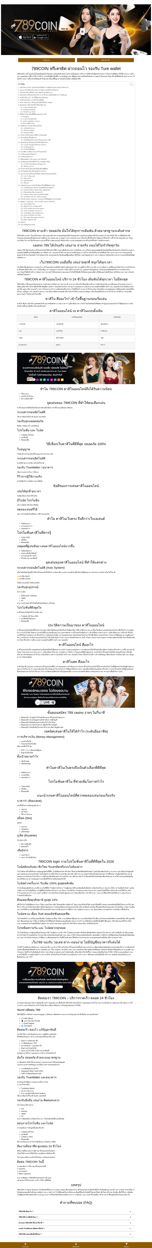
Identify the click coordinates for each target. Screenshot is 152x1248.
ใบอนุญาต (26, 116)
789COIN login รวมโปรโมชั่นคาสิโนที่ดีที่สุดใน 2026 (38, 185)
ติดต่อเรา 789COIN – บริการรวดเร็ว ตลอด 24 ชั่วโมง (38, 201)
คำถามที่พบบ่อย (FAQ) (28, 224)
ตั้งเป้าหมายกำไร (29, 166)
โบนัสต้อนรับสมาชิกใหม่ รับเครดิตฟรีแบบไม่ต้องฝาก (39, 187)
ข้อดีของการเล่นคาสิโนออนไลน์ (31, 126)
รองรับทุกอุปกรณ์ (29, 147)
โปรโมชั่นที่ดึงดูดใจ (29, 149)
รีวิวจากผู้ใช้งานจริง (28, 123)
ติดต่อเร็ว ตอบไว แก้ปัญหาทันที (33, 206)
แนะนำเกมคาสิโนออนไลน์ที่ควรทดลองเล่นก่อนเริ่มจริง (38, 174)
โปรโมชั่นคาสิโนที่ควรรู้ (28, 137)
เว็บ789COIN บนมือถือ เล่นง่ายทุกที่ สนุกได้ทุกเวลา (36, 92)
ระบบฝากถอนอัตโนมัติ (29, 107)
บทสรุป (23, 222)
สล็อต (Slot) (27, 178)
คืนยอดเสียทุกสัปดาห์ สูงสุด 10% (33, 192)
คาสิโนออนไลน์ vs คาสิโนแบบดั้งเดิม (32, 100)
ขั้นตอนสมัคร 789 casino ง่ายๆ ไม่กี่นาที (34, 159)
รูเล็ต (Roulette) (28, 180)
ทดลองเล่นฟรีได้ (28, 132)
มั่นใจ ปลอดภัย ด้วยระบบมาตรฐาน (34, 208)
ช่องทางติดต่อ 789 (29, 204)
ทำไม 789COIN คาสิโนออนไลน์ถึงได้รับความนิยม (36, 102)
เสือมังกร (26, 183)
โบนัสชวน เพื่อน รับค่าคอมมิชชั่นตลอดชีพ (36, 194)
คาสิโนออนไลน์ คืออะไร (29, 154)
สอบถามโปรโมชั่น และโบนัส (32, 215)
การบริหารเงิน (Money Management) (34, 164)
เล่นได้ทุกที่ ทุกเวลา (29, 128)
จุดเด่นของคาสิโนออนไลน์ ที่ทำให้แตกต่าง (34, 142)
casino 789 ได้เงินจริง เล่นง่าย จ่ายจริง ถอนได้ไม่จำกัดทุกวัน (39, 90)
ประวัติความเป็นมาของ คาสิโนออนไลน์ (33, 152)
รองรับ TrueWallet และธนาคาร (33, 211)
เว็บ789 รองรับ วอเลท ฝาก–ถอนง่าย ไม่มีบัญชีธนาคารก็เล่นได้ (41, 199)
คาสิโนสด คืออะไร (27, 156)
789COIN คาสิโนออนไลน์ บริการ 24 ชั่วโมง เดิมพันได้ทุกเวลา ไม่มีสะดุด (43, 95)
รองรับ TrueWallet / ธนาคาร (31, 121)
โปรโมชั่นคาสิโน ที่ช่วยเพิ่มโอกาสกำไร (33, 171)
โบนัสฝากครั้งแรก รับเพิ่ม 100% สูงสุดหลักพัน (37, 190)
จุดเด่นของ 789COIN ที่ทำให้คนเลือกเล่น (33, 105)
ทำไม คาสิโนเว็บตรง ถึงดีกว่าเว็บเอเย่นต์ (33, 135)
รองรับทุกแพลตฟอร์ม (29, 109)
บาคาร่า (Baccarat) (29, 176)
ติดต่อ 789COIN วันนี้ (30, 220)
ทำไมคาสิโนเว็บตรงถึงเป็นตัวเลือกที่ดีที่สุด (34, 169)
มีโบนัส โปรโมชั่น (29, 130)
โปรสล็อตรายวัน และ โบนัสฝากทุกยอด (35, 197)
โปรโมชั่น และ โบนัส (29, 112)
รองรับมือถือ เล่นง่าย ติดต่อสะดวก (33, 213)
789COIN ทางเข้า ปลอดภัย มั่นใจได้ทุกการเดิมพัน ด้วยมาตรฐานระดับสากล (44, 87)
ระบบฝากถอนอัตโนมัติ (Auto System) (35, 145)
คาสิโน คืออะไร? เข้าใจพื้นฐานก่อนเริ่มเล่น (34, 97)
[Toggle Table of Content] (130, 84)
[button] (76, 1211)
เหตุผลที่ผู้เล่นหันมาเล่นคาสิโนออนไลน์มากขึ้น (37, 140)
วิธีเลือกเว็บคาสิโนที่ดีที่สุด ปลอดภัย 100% (33, 114)
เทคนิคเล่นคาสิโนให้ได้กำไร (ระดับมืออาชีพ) (35, 162)
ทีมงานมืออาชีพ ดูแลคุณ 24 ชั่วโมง (34, 217)
